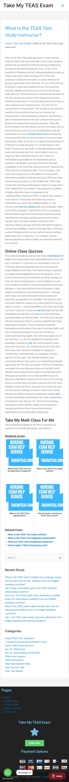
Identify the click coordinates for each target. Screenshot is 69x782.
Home (8, 43)
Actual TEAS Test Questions (19, 638)
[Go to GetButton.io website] (8, 779)
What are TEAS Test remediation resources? (30, 541)
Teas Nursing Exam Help (17, 663)
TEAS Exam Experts (15, 656)
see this (40, 310)
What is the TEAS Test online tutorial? (27, 534)
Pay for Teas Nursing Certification (22, 653)
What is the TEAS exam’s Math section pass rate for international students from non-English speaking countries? (32, 610)
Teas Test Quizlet (22, 43)
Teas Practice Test (14, 667)
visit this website (27, 206)
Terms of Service (13, 708)
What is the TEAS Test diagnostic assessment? (32, 538)
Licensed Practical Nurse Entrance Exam (26, 642)
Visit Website (53, 256)
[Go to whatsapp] (8, 772)
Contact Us (10, 712)
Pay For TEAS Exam (15, 649)
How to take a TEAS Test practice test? (27, 545)
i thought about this (37, 134)
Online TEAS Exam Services (19, 645)
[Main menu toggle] (62, 5)
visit (30, 343)
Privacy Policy (12, 704)
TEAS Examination (14, 660)
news (57, 394)
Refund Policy (11, 701)
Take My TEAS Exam (28, 5)
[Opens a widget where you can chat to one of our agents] (57, 776)
